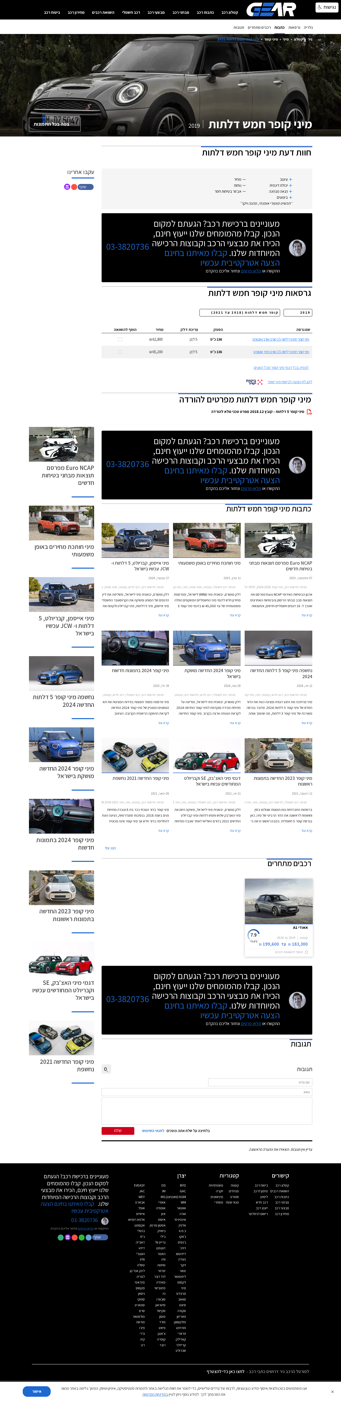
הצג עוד (110, 848)
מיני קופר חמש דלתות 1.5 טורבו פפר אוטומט (281, 351)
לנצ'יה (141, 1276)
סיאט (182, 1305)
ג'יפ (142, 1236)
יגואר (182, 1271)
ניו (164, 1293)
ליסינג (264, 1197)
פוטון (162, 1316)
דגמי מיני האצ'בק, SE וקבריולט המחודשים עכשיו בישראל (63, 990)
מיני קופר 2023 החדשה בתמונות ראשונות (66, 915)
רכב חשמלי (131, 12)
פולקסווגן (180, 1322)
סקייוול (161, 1311)
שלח (118, 1130)
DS (164, 1185)
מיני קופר (271, 39)
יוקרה (219, 1191)
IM (164, 1191)
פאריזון (181, 1316)
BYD (183, 1185)
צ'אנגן (162, 1333)
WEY (142, 1197)
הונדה (182, 1259)
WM (183, 1202)
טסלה (141, 1265)
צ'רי (142, 1333)
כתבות (279, 27)
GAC (183, 1191)
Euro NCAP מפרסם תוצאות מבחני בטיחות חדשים (68, 475)
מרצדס (181, 1293)
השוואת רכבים (103, 12)
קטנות (235, 1185)
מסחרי (218, 1202)
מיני (286, 39)
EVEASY (139, 1185)
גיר (310, 39)
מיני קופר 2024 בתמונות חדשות (65, 843)
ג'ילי (163, 1236)
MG (163, 1197)
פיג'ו (142, 1328)
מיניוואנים (217, 1197)
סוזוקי (141, 1299)
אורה (182, 1214)
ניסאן (141, 1293)
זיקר (183, 1265)
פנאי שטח (232, 1202)
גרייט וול (160, 1242)
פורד (162, 1322)
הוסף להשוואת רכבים (289, 952)
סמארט (140, 1305)
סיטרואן (161, 1305)
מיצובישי (160, 1288)
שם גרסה (303, 329)
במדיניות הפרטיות (155, 1394)
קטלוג (298, 39)
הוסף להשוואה (125, 329)
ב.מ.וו (182, 1231)
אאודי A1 (300, 927)
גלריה (308, 27)
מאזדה (161, 1282)
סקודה (181, 1311)
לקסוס (181, 1282)
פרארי (182, 1333)
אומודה (161, 1208)
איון (163, 1214)
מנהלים (234, 1191)
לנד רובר (160, 1276)
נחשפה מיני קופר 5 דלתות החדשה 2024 (63, 700)
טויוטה (161, 1265)
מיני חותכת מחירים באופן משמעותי (64, 550)
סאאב (182, 1299)
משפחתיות (216, 1185)
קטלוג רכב (229, 12)
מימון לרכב (260, 1191)
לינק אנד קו (137, 1271)
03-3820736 (127, 246)
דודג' (183, 1248)
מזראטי (140, 1282)
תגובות (238, 27)
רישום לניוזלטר (258, 1214)
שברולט (181, 1350)
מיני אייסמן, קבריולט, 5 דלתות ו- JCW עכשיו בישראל (66, 625)
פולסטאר (139, 1316)
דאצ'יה (140, 1242)
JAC (142, 1191)
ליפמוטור (180, 1276)
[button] (86, 186)
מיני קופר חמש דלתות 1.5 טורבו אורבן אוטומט (280, 339)
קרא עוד (306, 615)
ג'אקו (182, 1236)
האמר (162, 1254)
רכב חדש (262, 1202)
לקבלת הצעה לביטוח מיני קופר (290, 381)
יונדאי (162, 1271)
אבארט (140, 1202)
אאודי (162, 1202)
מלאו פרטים (251, 271)
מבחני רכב (180, 12)
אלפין (182, 1225)
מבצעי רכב (156, 12)
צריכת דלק (189, 329)
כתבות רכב (205, 12)
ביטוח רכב (52, 12)
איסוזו (162, 1219)
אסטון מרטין (158, 1225)
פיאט (162, 1328)
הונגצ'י (140, 1254)
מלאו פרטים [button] (86, 1228)
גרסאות (294, 27)
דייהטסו (181, 1254)
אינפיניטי (180, 1219)
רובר (163, 1345)
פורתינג (181, 1328)
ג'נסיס (182, 1242)
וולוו (142, 1259)
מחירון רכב (76, 12)
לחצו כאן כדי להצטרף (225, 1371)
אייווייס (140, 1214)
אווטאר (181, 1208)
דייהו (142, 1248)
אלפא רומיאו (136, 1219)
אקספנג (139, 1225)
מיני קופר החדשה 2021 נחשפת (67, 1065)
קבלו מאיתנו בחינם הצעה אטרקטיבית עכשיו (222, 257)
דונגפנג (161, 1248)
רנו (143, 1345)
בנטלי (141, 1231)
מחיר (160, 329)
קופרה (161, 1339)
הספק (218, 329)
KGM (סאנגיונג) (176, 1197)
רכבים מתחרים (259, 27)
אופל (141, 1208)
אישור (36, 1391)
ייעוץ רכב (262, 1208)
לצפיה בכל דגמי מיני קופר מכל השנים (281, 367)
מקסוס (140, 1288)
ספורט (234, 1197)
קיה (142, 1339)
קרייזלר (181, 1345)
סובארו (161, 1299)
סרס (142, 1311)
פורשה (140, 1322)
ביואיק (162, 1231)
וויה (163, 1259)
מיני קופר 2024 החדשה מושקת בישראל (66, 772)
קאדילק (181, 1339)
